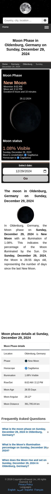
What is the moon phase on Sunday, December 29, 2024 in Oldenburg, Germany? (24, 431)
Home (5, 27)
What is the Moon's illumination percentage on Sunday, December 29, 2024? (24, 447)
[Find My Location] (45, 20)
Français (38, 490)
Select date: (25, 165)
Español (29, 490)
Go (25, 178)
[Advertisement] (25, 303)
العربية (20, 490)
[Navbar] (46, 27)
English (12, 490)
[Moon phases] (25, 9)
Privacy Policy (25, 484)
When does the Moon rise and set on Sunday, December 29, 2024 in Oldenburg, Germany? (24, 463)
